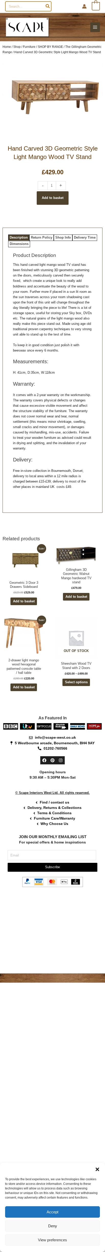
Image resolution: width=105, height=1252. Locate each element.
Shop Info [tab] (63, 237)
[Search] (48, 6)
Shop (17, 46)
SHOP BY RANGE (50, 46)
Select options (76, 682)
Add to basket (52, 198)
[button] (97, 1169)
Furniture (29, 46)
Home (7, 46)
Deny (52, 1226)
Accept (52, 1212)
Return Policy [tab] (41, 237)
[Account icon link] (84, 6)
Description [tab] (19, 237)
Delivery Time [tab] (85, 237)
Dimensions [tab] (19, 244)
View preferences (52, 1240)
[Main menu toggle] (95, 27)
